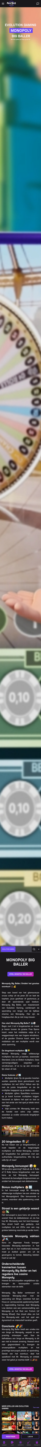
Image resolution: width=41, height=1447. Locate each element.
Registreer (10, 1437)
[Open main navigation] (3, 3)
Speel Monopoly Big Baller (20, 974)
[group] (8, 949)
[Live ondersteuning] (37, 3)
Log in (30, 1437)
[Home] (11, 3)
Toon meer (36, 1407)
